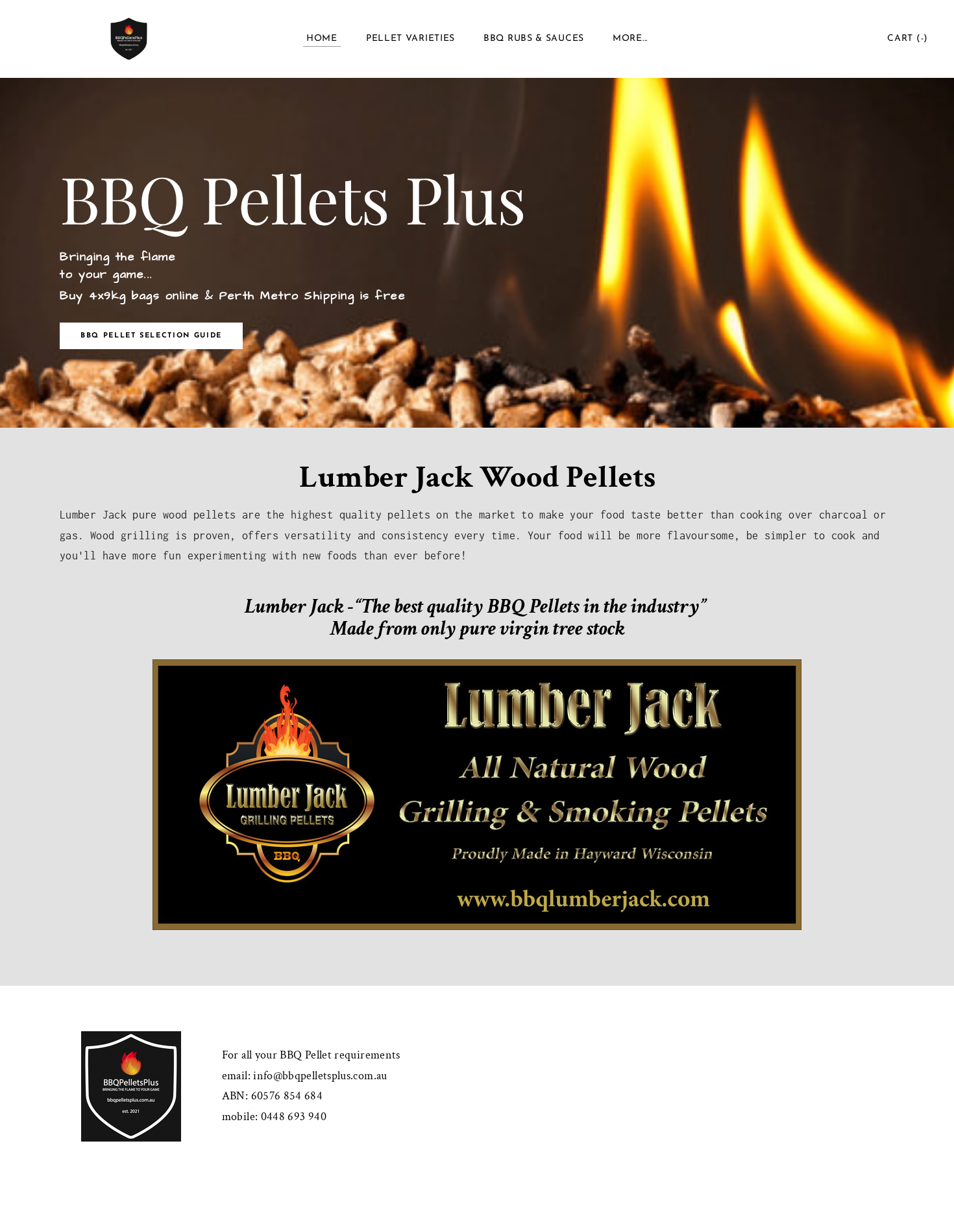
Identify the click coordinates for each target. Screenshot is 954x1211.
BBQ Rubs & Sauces (533, 38)
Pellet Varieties (410, 38)
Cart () (907, 38)
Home (321, 38)
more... (630, 38)
